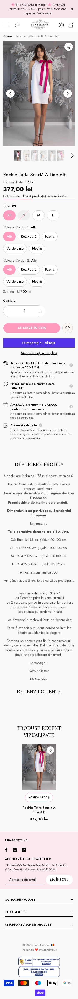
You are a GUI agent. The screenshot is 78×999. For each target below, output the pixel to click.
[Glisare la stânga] (10, 93)
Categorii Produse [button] (20, 899)
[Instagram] (16, 850)
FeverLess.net (41, 945)
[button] (17, 25)
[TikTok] (25, 850)
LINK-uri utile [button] (15, 912)
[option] (39, 93)
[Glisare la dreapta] (67, 93)
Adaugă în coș (31, 328)
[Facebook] (7, 850)
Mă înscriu (59, 879)
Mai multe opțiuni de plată (39, 353)
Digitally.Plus (49, 950)
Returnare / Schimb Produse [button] (28, 925)
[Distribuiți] (68, 47)
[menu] (6, 25)
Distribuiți (68, 47)
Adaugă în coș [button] (39, 797)
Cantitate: (9, 300)
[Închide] (72, 9)
